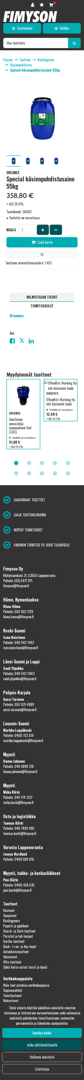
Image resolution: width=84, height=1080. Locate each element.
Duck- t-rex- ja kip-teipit (19, 946)
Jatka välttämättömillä (42, 1045)
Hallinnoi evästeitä (42, 1057)
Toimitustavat (12, 995)
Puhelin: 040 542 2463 (18, 673)
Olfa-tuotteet (12, 962)
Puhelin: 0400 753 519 (18, 735)
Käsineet (9, 910)
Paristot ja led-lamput (18, 936)
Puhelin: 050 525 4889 (18, 704)
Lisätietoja (42, 1069)
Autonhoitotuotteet (16, 951)
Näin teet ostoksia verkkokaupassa (26, 985)
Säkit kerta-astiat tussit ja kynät (25, 967)
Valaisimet (10, 956)
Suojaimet (10, 915)
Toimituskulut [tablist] (42, 305)
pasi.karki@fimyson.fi (17, 890)
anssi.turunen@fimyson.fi (20, 709)
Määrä (11, 229)
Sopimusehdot (12, 990)
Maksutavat (11, 1000)
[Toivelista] (42, 4)
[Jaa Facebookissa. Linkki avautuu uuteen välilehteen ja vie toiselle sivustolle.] (14, 341)
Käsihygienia (11, 920)
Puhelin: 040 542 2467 (18, 642)
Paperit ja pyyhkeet (16, 925)
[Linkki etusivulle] (30, 16)
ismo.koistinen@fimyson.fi (20, 647)
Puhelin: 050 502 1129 (18, 611)
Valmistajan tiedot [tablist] (42, 297)
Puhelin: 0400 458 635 (18, 885)
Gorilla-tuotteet (14, 941)
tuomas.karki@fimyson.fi (19, 833)
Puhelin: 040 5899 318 (18, 766)
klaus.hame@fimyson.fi (18, 616)
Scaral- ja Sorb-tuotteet (19, 931)
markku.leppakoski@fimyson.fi (23, 740)
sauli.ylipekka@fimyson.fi (19, 678)
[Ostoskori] (51, 4)
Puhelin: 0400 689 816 (18, 859)
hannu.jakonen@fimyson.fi (20, 771)
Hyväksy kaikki (42, 1033)
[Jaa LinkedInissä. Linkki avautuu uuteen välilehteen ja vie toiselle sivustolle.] (33, 341)
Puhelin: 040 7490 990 (18, 828)
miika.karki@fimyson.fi (18, 802)
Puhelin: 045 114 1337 (18, 797)
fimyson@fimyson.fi (16, 585)
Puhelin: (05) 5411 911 (17, 580)
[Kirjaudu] (33, 4)
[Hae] (74, 43)
